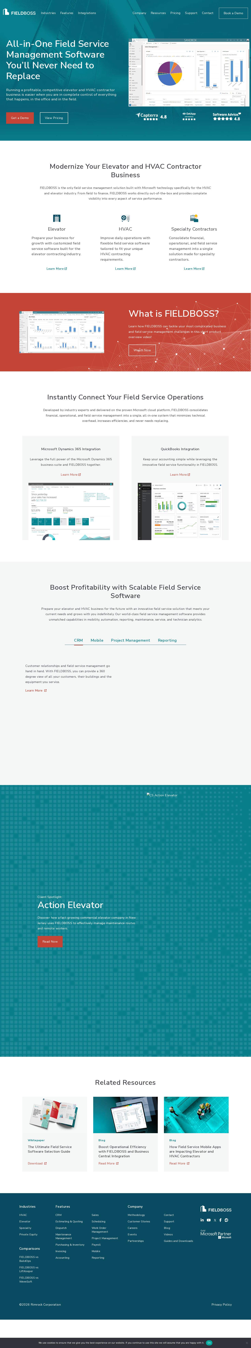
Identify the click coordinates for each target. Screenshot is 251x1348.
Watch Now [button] (142, 350)
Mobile (96, 1251)
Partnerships (136, 1241)
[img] (189, 72)
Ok (209, 1342)
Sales (95, 1215)
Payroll (96, 1245)
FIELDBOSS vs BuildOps (28, 1259)
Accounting (62, 1258)
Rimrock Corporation (46, 1305)
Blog (167, 1228)
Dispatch (61, 1228)
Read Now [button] (50, 942)
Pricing (175, 13)
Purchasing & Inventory (70, 1245)
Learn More (57, 269)
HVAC (23, 1215)
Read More (125, 1163)
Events (132, 1234)
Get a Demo (20, 118)
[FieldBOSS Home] (19, 13)
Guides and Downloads (178, 1241)
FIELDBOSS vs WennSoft (28, 1280)
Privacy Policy (222, 1305)
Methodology (136, 1215)
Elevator (24, 1221)
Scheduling (99, 1221)
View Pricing (54, 118)
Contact (207, 13)
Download (55, 1163)
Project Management (105, 1238)
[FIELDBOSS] (216, 1208)
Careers (132, 1228)
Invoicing (60, 1251)
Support (191, 13)
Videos (168, 1234)
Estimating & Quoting (69, 1221)
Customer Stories (139, 1221)
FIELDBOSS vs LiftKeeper (28, 1269)
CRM (58, 1215)
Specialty (25, 1228)
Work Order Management (100, 1230)
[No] (246, 1343)
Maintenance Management (63, 1236)
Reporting (98, 1258)
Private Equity (28, 1234)
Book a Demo (233, 13)
